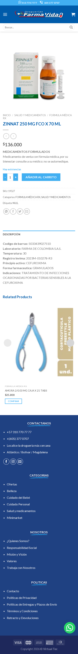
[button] (69, 627)
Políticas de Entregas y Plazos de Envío (32, 604)
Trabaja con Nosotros (21, 567)
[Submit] (71, 27)
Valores (12, 561)
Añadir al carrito (41, 177)
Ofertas (12, 484)
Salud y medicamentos (21, 511)
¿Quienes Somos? (18, 541)
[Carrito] (73, 14)
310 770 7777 (29, 2)
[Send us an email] (20, 461)
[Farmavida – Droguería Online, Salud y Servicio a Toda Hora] (39, 14)
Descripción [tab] (11, 234)
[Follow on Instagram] (13, 461)
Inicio (7, 115)
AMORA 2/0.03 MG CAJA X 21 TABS (26, 390)
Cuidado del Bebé (18, 497)
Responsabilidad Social (22, 547)
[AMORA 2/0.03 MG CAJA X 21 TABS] (39, 342)
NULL (15, 203)
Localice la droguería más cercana (28, 445)
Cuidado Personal (18, 504)
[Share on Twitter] (20, 211)
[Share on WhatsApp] (6, 211)
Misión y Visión (17, 554)
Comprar (13, 401)
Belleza (11, 491)
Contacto (13, 591)
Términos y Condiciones (22, 611)
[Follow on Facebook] (6, 461)
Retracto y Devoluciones (23, 618)
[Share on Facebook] (13, 211)
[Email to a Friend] (27, 211)
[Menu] (5, 14)
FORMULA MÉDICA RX (28, 197)
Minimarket (14, 517)
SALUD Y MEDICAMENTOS (30, 115)
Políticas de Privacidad (22, 597)
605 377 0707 (52, 2)
